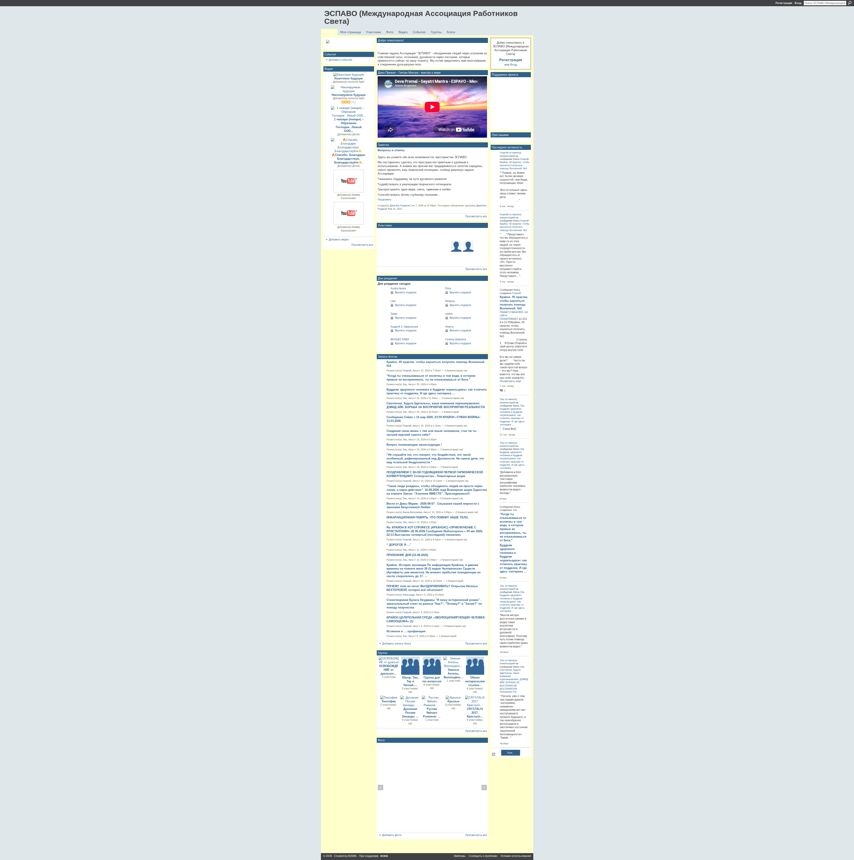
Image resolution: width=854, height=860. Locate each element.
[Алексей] (444, 234)
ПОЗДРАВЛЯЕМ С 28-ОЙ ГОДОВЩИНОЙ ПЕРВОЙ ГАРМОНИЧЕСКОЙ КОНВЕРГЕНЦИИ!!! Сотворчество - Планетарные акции (435, 474)
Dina (448, 288)
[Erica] (420, 246)
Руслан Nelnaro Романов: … (432, 712)
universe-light (356, 81)
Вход (798, 3)
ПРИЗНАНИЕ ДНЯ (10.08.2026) (407, 555)
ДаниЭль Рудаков (400, 205)
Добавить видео (339, 239)
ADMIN (352, 856)
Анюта (449, 326)
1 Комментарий (450, 412)
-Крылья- (453, 701)
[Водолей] (456, 246)
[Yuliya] (468, 246)
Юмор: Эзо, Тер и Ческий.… (410, 681)
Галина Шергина (455, 339)
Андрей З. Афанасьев (404, 326)
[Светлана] (384, 258)
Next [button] (484, 787)
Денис (356, 134)
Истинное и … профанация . (407, 631)
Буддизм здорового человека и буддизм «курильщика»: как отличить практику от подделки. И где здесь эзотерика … (437, 391)
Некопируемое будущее (349, 95)
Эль (405, 384)
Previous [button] (380, 787)
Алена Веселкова (412, 512)
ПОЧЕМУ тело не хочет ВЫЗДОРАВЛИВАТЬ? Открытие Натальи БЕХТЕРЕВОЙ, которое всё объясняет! (432, 588)
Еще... (510, 752)
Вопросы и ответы (391, 150)
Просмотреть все (362, 244)
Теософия (389, 701)
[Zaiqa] (383, 322)
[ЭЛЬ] (408, 234)
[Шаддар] (432, 234)
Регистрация (783, 3)
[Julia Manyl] (444, 258)
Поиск (850, 3)
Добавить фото (391, 835)
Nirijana (450, 301)
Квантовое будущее (348, 78)
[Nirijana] (437, 309)
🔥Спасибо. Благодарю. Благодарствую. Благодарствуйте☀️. (349, 158)
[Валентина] (396, 258)
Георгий (407, 370)
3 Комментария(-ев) (452, 398)
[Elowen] (456, 234)
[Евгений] (444, 246)
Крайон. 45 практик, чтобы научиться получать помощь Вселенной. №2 (514, 165)
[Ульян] (408, 258)
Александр (409, 594)
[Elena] (396, 234)
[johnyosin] (396, 246)
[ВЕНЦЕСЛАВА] (383, 347)
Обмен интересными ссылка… (475, 681)
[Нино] (480, 234)
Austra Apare (398, 288)
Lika (393, 301)
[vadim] (437, 322)
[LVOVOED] (420, 234)
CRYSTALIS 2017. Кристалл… (475, 712)
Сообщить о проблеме (483, 856)
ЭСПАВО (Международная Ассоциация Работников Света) (421, 17)
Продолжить (384, 199)
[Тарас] (480, 258)
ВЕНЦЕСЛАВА (400, 339)
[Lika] (383, 309)
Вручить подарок (405, 292)
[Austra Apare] (383, 296)
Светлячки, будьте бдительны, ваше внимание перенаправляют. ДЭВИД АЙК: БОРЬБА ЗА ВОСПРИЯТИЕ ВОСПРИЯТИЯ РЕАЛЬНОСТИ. (436, 405)
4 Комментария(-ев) (466, 512)
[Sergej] (456, 258)
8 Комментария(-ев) (451, 498)
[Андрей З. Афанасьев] (383, 334)
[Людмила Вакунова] (384, 246)
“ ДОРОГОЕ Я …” (399, 544)
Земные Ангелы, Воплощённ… (453, 673)
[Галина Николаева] (420, 258)
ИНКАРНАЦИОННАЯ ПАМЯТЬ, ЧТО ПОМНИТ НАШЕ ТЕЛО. (428, 517)
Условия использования (516, 856)
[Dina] (437, 296)
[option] (432, 787)
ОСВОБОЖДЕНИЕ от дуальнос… (388, 669)
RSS (494, 755)
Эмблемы (459, 856)
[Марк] (384, 234)
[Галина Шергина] (437, 347)
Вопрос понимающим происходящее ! (414, 444)
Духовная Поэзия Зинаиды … (410, 712)
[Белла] (468, 234)
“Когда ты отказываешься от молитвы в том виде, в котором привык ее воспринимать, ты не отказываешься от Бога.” (431, 377)
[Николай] (468, 258)
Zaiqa (394, 313)
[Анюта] (437, 334)
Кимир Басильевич (350, 196)
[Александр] (408, 246)
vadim (449, 313)
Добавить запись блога (396, 643)
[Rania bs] (432, 258)
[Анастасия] (480, 246)
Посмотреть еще (510, 381)
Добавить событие (340, 59)
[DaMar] (432, 246)
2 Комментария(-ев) (456, 370)
